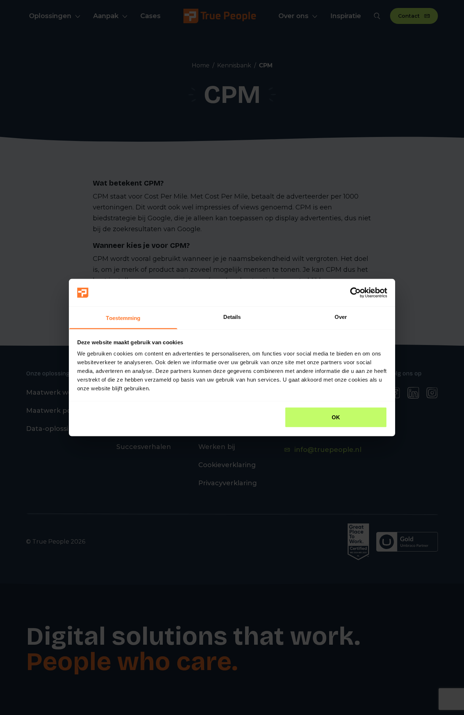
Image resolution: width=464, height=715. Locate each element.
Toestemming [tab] (123, 318)
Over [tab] (341, 317)
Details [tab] (232, 317)
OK (336, 417)
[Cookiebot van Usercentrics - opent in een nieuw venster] (355, 292)
